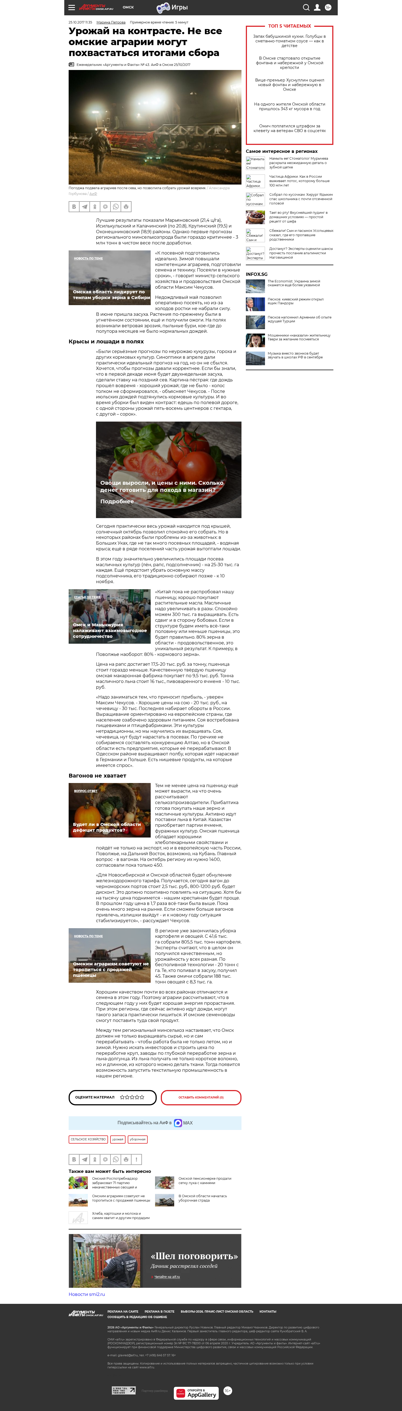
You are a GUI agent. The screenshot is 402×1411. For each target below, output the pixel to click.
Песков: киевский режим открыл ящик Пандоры (296, 301)
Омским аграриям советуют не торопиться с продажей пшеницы (121, 1198)
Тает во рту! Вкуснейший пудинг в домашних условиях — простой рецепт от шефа (298, 217)
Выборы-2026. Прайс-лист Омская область (217, 1311)
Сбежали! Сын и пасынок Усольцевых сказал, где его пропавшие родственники (301, 235)
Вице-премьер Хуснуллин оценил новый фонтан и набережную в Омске (289, 85)
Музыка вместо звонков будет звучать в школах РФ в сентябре (295, 355)
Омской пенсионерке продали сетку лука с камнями (205, 1180)
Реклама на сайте (122, 1311)
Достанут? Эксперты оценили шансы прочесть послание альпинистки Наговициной (301, 253)
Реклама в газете (159, 1311)
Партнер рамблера (155, 1390)
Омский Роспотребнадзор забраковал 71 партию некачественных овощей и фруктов (103, 1185)
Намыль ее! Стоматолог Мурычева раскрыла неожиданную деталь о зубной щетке (298, 162)
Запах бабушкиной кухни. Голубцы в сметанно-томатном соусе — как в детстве (289, 41)
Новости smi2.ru (87, 1294)
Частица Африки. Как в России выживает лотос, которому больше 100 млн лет (299, 180)
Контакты (268, 1311)
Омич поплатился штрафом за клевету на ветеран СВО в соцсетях (290, 128)
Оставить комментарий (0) (201, 1097)
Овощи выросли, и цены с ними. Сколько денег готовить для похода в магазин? (161, 486)
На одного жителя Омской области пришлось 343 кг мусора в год (289, 106)
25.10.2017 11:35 (80, 22)
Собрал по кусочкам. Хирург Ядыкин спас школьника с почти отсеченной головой (301, 198)
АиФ (93, 194)
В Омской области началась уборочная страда (203, 1198)
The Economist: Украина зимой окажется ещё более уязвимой (294, 283)
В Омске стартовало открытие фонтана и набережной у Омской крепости (290, 63)
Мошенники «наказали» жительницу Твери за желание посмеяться (299, 337)
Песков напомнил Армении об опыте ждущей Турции (299, 319)
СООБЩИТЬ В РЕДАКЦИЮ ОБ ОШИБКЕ (137, 1317)
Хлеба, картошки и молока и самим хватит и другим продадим (121, 1215)
